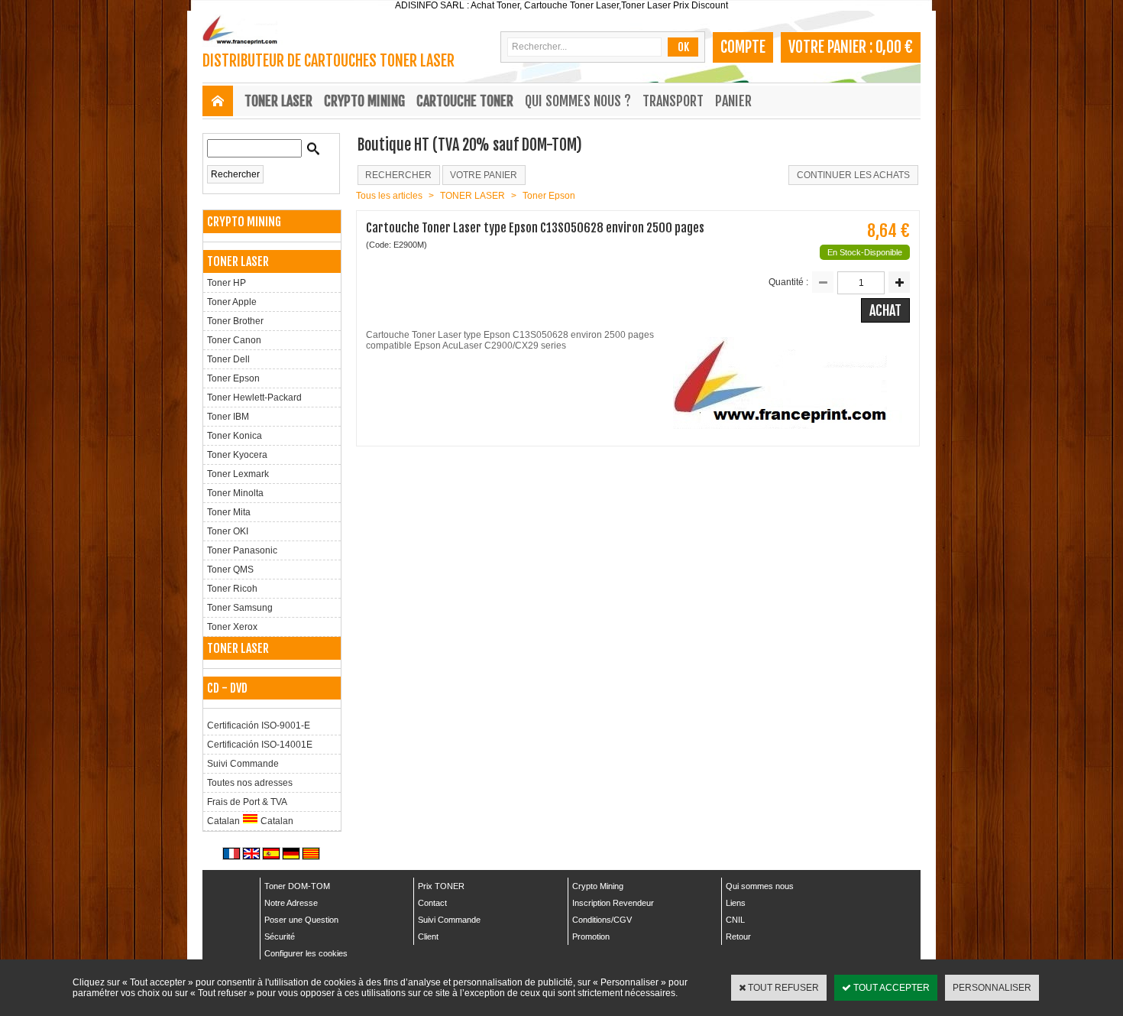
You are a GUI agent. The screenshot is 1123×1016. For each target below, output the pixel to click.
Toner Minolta (235, 493)
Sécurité (279, 936)
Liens (736, 902)
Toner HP (226, 283)
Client (428, 936)
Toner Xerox (232, 627)
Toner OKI (227, 531)
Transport (673, 101)
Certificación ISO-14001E (259, 744)
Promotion (591, 936)
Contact (432, 902)
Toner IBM (228, 416)
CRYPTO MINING (364, 101)
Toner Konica (234, 435)
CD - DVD (227, 688)
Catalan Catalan (250, 821)
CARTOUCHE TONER (464, 101)
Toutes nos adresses (250, 782)
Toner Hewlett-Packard (254, 397)
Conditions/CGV (602, 919)
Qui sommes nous (760, 886)
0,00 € (894, 47)
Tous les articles (389, 195)
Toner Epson (233, 378)
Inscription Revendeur (613, 902)
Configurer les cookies (306, 953)
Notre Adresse (291, 902)
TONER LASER (278, 101)
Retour (738, 936)
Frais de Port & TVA (247, 802)
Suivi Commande (243, 763)
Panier (733, 101)
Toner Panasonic (242, 550)
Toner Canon (234, 340)
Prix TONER (441, 886)
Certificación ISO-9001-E (258, 725)
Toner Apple (232, 302)
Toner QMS (230, 569)
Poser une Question (301, 919)
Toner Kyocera (237, 455)
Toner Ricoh (232, 588)
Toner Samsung (240, 607)
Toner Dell (228, 359)
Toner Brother (235, 321)
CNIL (735, 919)
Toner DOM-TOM (297, 886)
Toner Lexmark (238, 474)
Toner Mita (229, 512)
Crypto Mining (597, 886)
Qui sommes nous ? (578, 101)
